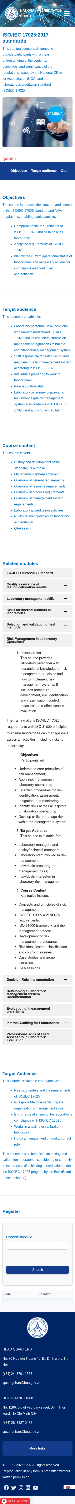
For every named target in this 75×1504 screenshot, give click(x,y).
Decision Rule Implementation (30, 979)
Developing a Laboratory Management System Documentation (26, 994)
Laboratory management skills (31, 598)
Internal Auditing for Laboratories (33, 1022)
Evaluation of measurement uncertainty (28, 1010)
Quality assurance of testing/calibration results (27, 585)
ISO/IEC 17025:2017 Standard (30, 572)
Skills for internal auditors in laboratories (29, 611)
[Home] (11, 13)
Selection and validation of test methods (31, 626)
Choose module (19, 1237)
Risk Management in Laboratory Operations (32, 640)
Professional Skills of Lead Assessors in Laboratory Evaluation (28, 1037)
